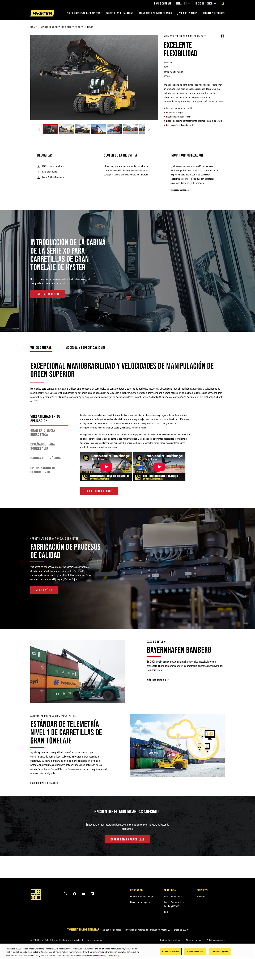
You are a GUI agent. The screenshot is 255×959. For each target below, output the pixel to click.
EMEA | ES (181, 3)
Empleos (201, 896)
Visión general (41, 348)
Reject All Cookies (195, 951)
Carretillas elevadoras (119, 13)
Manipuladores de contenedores (62, 27)
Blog (166, 911)
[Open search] (222, 3)
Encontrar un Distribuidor (142, 896)
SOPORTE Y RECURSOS (214, 13)
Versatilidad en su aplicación (45, 418)
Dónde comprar (162, 3)
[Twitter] (66, 893)
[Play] (244, 321)
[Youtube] (83, 893)
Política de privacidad (170, 940)
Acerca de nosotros (173, 896)
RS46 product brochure (52, 166)
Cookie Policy (113, 955)
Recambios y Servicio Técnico (155, 13)
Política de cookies (216, 940)
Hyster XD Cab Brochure (52, 177)
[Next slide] (149, 129)
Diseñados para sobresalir (42, 446)
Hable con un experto (140, 902)
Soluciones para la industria (83, 13)
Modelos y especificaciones (86, 348)
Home (33, 27)
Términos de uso (193, 940)
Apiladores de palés (112, 929)
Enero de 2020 (181, 929)
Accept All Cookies (219, 951)
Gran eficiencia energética (42, 432)
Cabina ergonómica (45, 458)
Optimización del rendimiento (43, 470)
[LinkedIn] (92, 893)
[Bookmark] (222, 36)
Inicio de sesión (204, 3)
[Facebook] (75, 893)
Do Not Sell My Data (170, 951)
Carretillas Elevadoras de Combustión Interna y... (147, 929)
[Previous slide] (39, 129)
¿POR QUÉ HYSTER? (187, 13)
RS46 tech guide (49, 171)
